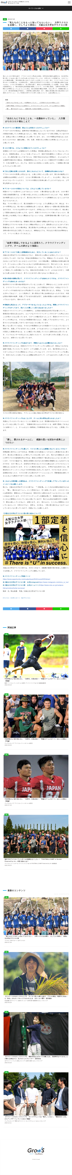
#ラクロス (6, 598)
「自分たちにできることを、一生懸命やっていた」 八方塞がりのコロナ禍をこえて (32, 102)
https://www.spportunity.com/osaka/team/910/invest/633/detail (26, 579)
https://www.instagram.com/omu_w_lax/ (53, 582)
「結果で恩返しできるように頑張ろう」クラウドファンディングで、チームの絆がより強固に (35, 105)
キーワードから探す (35, 8)
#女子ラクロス (25, 598)
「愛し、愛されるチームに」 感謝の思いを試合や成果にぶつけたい (27, 109)
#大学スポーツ (15, 598)
